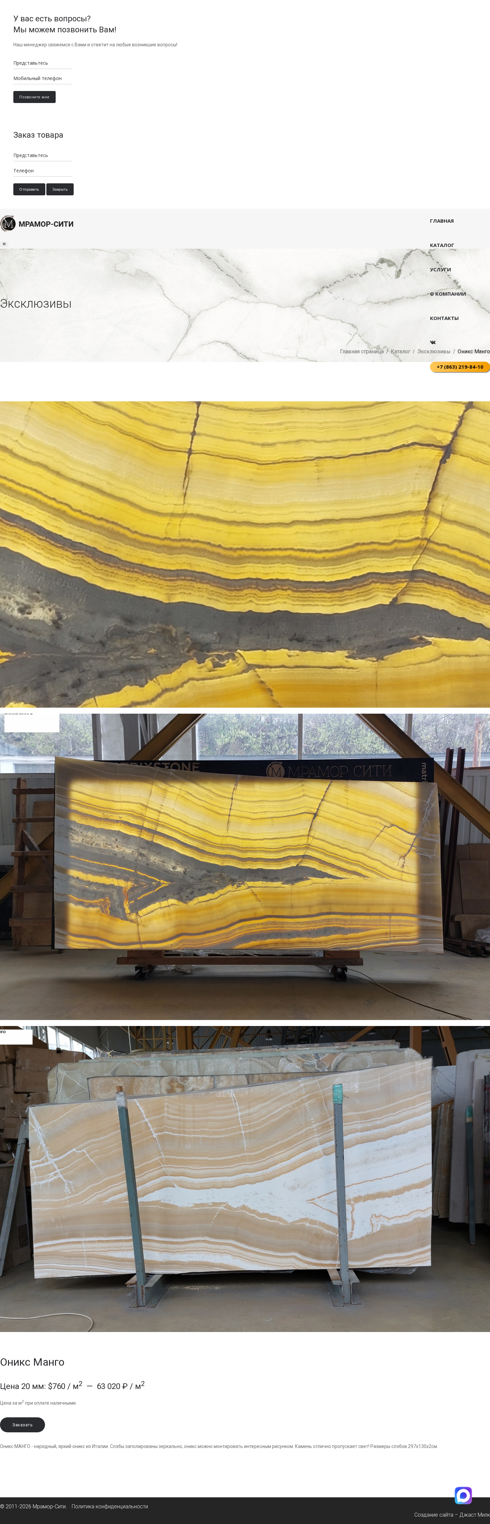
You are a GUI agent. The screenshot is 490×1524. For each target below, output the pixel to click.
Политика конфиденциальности (110, 1506)
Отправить (29, 189)
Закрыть (60, 189)
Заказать (22, 1424)
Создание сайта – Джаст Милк (452, 1515)
